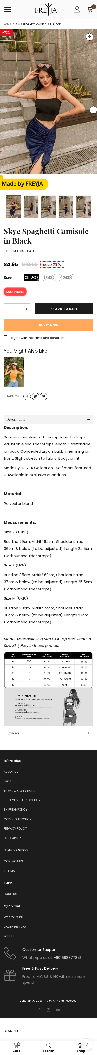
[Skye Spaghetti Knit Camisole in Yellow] (14, 371)
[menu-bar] (11, 9)
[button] (3, 110)
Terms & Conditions (19, 791)
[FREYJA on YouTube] (58, 1010)
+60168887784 (66, 957)
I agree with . (38, 338)
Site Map (10, 871)
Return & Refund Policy (22, 800)
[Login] (77, 9)
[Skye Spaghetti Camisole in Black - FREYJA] (48, 101)
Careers (10, 894)
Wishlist (10, 936)
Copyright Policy (17, 819)
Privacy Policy (15, 828)
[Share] (27, 396)
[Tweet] (35, 396)
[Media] (89, 37)
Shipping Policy (15, 809)
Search (11, 1031)
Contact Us (13, 861)
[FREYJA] (46, 9)
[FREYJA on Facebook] (39, 1010)
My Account (14, 917)
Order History (15, 927)
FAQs (7, 781)
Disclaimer (12, 838)
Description (15, 419)
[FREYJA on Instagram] (48, 1010)
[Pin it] (43, 396)
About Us (11, 772)
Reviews (12, 733)
